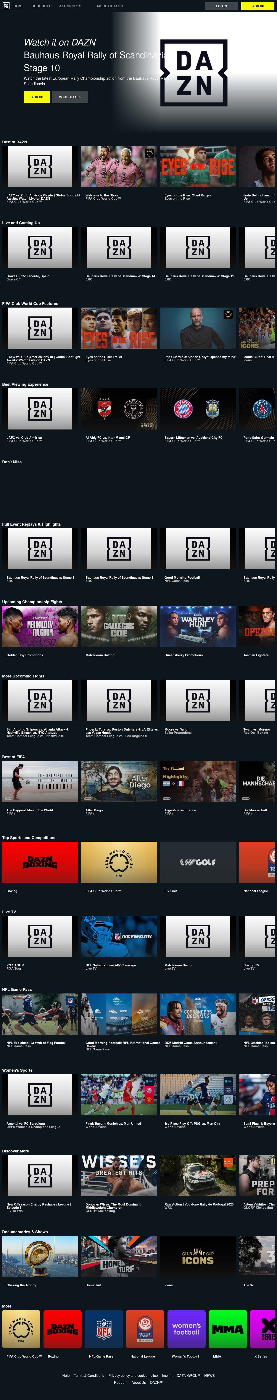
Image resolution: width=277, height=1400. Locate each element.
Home (18, 6)
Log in (221, 6)
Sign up (258, 6)
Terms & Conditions (89, 1375)
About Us (139, 1382)
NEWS (209, 1375)
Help (66, 1375)
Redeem (120, 1382)
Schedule (41, 6)
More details (110, 6)
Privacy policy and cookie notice (133, 1375)
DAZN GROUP (188, 1375)
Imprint (167, 1375)
